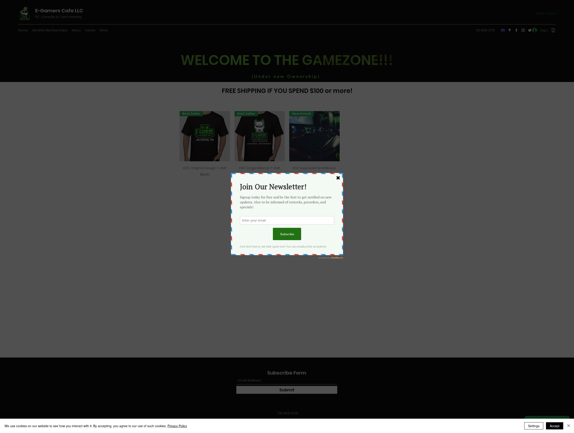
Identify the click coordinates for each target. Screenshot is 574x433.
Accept (554, 426)
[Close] (568, 425)
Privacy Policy (177, 426)
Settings (533, 426)
